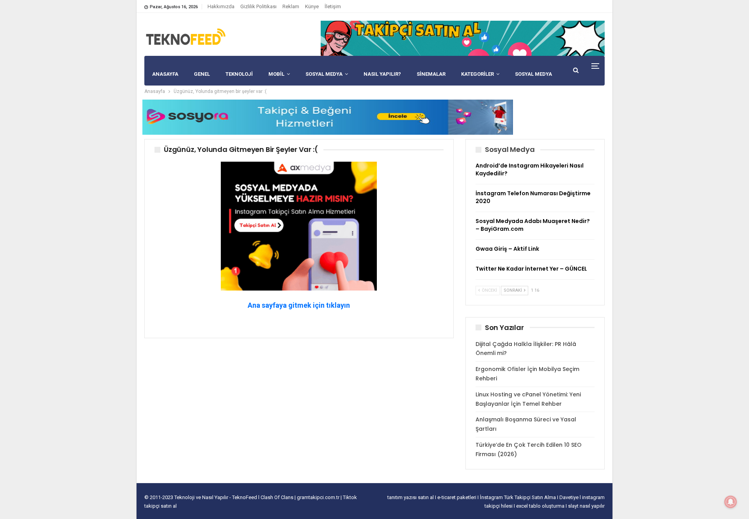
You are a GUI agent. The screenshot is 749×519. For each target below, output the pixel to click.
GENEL (202, 74)
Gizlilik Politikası (258, 6)
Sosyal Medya (324, 74)
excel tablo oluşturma (541, 506)
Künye (312, 6)
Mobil (276, 74)
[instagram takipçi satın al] (299, 225)
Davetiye (569, 497)
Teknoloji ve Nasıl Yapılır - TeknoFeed (216, 497)
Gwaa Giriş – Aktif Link (507, 249)
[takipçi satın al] (463, 38)
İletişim (333, 6)
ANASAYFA (165, 74)
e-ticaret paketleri (457, 497)
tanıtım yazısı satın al (410, 497)
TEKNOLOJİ (239, 74)
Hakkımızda (221, 6)
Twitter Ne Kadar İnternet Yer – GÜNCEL (531, 269)
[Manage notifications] (730, 502)
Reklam (290, 6)
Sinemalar (431, 74)
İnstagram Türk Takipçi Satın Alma (518, 497)
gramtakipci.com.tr (318, 497)
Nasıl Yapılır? (382, 74)
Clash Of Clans (278, 497)
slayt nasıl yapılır (586, 506)
